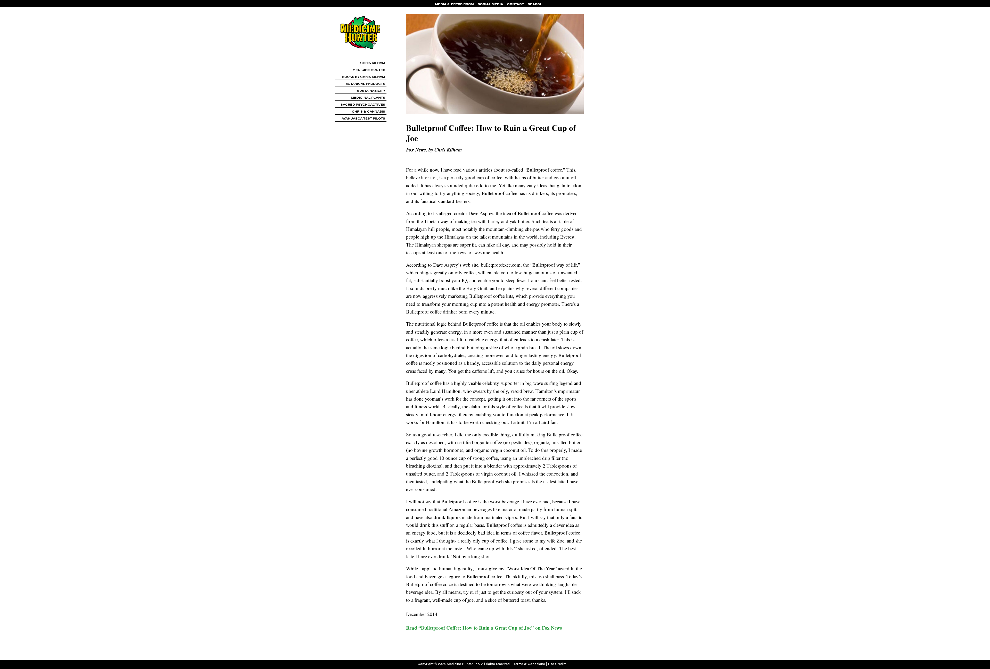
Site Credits (557, 663)
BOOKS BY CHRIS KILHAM (363, 76)
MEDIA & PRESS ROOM (454, 4)
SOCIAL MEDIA (490, 4)
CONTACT (515, 4)
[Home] (360, 56)
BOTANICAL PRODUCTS (365, 83)
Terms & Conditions (529, 663)
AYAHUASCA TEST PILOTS (363, 118)
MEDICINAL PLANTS (368, 97)
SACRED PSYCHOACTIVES (363, 104)
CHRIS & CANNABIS (368, 111)
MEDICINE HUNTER (368, 69)
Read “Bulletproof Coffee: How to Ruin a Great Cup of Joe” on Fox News (484, 627)
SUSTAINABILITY (371, 90)
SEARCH (535, 4)
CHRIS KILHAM (372, 62)
